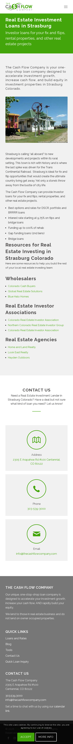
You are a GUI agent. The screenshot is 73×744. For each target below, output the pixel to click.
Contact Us (12, 655)
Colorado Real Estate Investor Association (33, 330)
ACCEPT (26, 736)
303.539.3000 (14, 695)
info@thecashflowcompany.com (36, 553)
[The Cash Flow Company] (30, 6)
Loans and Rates (16, 638)
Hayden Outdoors (19, 357)
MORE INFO (46, 736)
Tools (8, 650)
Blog (8, 644)
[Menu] (66, 7)
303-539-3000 (36, 508)
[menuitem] (66, 7)
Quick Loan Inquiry (17, 661)
